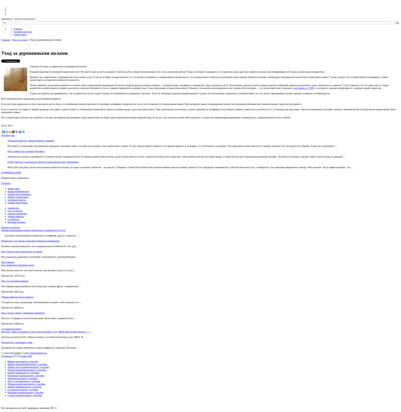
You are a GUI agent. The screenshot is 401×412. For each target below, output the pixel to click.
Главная (18, 29)
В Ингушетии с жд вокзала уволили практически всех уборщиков (43, 162)
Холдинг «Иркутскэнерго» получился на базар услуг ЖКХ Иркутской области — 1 (46, 331)
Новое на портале (10, 227)
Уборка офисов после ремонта (17, 297)
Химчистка (22, 378)
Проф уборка (23, 372)
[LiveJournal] (16, 132)
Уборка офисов (16, 216)
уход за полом (15, 211)
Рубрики (5, 183)
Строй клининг (25, 395)
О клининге (23, 389)
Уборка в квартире (26, 384)
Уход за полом (19, 40)
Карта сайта (20, 34)
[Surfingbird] (23, 132)
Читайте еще (8, 135)
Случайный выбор (11, 329)
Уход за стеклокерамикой (14, 281)
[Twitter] (6, 132)
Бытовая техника (26, 392)
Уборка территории (18, 197)
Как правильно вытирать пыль (17, 265)
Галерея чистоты (23, 31)
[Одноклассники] (10, 132)
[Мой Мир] (13, 132)
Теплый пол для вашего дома (16, 342)
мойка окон (14, 188)
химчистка (13, 208)
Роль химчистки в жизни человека (26, 151)
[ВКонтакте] (3, 132)
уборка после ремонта (19, 194)
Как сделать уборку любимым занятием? (23, 313)
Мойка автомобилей (27, 364)
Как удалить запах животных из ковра (21, 251)
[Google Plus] (20, 132)
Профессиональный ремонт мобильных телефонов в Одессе (33, 230)
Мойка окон (23, 361)
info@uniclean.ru (38, 353)
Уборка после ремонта (28, 367)
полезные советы (17, 200)
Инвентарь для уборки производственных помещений (30, 241)
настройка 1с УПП (304, 88)
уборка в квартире (17, 213)
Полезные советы (26, 375)
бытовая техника (17, 222)
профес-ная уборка (18, 202)
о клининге (14, 219)
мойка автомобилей (18, 191)
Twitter (23, 356)
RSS (30, 356)
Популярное (7, 262)
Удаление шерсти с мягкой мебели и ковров (31, 140)
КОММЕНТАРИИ (11, 172)
